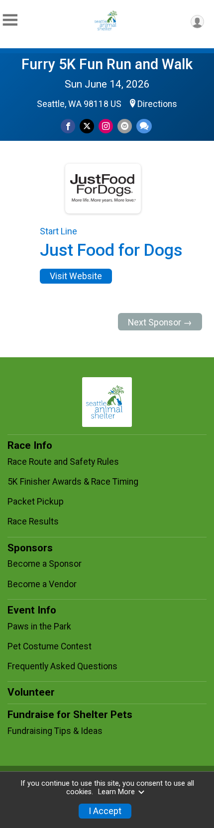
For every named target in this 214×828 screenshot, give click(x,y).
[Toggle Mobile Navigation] (10, 20)
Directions (157, 104)
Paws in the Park (39, 626)
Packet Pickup (35, 502)
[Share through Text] (144, 126)
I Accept (105, 811)
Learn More (116, 792)
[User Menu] (197, 21)
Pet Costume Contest (49, 646)
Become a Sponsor (44, 564)
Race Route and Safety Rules (63, 462)
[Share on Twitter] (87, 126)
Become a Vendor (42, 584)
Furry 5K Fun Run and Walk (107, 64)
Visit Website (76, 276)
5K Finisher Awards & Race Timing (72, 482)
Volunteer (31, 692)
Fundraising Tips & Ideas (55, 731)
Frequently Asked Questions (62, 666)
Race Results (33, 521)
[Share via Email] (124, 126)
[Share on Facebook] (68, 126)
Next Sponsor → (160, 322)
